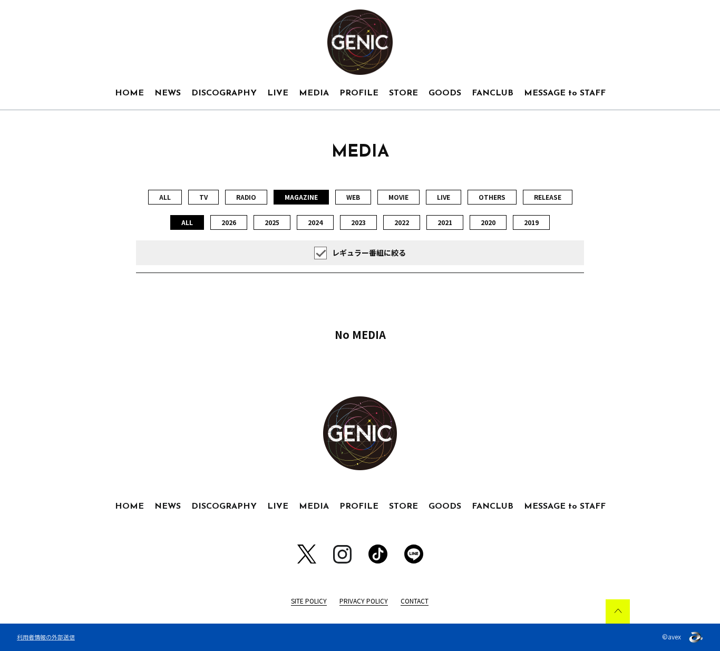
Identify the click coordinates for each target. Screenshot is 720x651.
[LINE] (413, 554)
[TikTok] (377, 554)
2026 (228, 222)
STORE (403, 93)
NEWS (167, 93)
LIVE (277, 93)
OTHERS (492, 196)
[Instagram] (342, 554)
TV (203, 196)
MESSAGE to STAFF (565, 93)
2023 (358, 222)
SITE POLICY (309, 600)
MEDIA (314, 93)
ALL (165, 196)
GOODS (445, 93)
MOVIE (398, 196)
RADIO (246, 196)
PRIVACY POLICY (363, 600)
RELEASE (547, 196)
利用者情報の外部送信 (46, 637)
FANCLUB (492, 93)
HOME (129, 93)
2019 (531, 222)
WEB (353, 196)
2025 (272, 222)
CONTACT (415, 600)
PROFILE (358, 93)
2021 (444, 222)
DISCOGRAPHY (224, 93)
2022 (401, 222)
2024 (315, 222)
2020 (488, 222)
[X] (306, 554)
